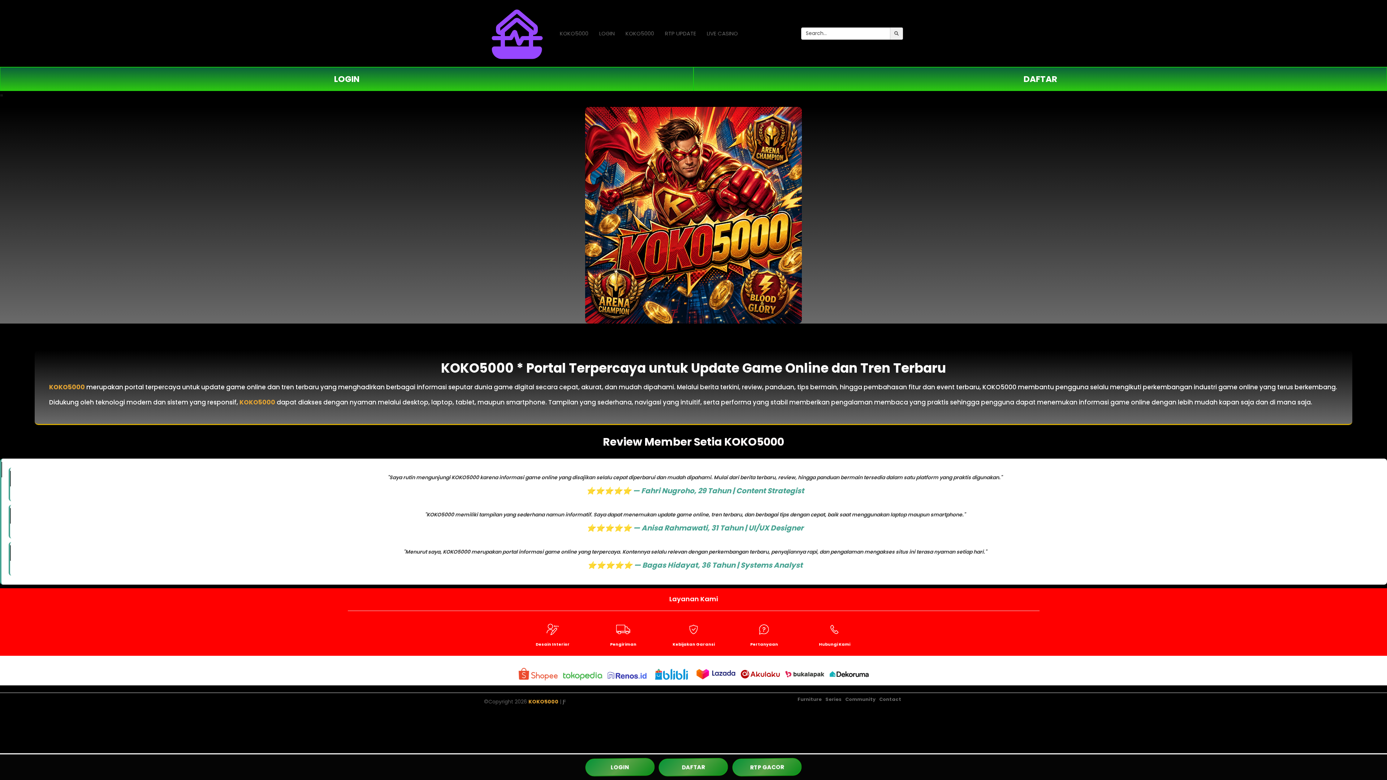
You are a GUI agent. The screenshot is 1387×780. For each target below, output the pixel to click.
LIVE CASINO (722, 33)
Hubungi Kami (834, 644)
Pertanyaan (764, 644)
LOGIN (607, 33)
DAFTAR (1040, 79)
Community (860, 699)
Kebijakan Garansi (694, 644)
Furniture (810, 699)
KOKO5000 (574, 33)
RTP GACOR (767, 767)
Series (833, 699)
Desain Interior (553, 644)
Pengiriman (623, 644)
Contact (890, 699)
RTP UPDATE (680, 33)
